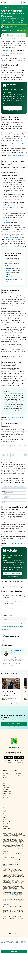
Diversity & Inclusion (6, 782)
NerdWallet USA (15, 933)
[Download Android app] (19, 757)
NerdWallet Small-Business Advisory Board (14, 623)
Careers (5, 777)
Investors (5, 800)
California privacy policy (8, 816)
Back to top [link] (6, 641)
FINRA (16, 889)
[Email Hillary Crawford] (12, 653)
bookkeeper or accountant (12, 239)
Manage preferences (14, 947)
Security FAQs (19, 775)
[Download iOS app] (8, 757)
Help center (18, 773)
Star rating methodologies (7, 790)
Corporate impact (8, 780)
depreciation (6, 222)
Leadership (6, 775)
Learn (7, 7)
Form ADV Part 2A (13, 893)
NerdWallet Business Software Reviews (12, 626)
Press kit (5, 797)
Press (4, 795)
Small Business (6, 629)
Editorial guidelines (6, 786)
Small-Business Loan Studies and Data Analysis (12, 618)
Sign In (16, 2)
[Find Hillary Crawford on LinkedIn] (14, 653)
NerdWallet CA (15, 936)
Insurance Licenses (14, 862)
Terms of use (6, 807)
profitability (23, 144)
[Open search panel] (11, 2)
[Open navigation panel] (2, 2)
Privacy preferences (6, 820)
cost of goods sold (8, 221)
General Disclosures (15, 895)
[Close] (26, 939)
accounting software (10, 50)
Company (5, 773)
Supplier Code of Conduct (7, 810)
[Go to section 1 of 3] (11, 703)
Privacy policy (7, 813)
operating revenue (8, 207)
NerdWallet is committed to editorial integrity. (14, 38)
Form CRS (5, 893)
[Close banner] (26, 708)
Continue (14, 951)
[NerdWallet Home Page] (5, 2)
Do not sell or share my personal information (7, 826)
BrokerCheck (16, 897)
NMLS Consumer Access (8, 850)
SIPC (19, 889)
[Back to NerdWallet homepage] (2, 7)
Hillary (16, 650)
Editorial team (7, 793)
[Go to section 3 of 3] (16, 703)
